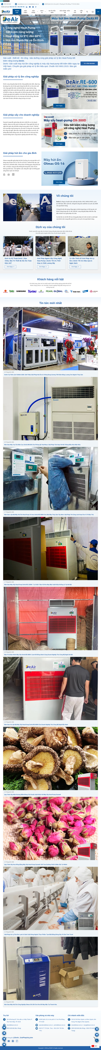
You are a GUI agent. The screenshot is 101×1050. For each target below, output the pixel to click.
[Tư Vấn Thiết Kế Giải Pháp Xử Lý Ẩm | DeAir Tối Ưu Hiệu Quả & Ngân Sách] (83, 246)
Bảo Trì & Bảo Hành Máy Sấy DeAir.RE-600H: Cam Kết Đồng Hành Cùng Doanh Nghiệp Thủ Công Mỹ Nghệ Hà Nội (38, 654)
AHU (83, 201)
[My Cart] (92, 11)
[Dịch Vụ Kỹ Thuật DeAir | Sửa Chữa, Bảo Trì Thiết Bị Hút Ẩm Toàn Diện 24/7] (18, 246)
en (98, 11)
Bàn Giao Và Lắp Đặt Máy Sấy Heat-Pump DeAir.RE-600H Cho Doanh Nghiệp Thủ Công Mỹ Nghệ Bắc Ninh (36, 724)
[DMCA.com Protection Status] (5, 1)
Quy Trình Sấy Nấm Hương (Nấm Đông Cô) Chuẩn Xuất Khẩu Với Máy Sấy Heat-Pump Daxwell (32, 794)
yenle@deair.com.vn (59, 1025)
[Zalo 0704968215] (96, 1034)
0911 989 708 (21, 6)
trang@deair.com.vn (89, 1025)
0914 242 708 (13, 6)
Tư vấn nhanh (89, 63)
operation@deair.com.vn (46, 1025)
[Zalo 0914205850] (4, 1033)
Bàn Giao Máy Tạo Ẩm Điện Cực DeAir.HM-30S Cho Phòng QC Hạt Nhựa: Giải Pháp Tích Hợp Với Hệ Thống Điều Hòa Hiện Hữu (42, 444)
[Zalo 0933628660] (96, 1029)
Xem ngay (59, 105)
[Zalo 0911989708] (4, 1027)
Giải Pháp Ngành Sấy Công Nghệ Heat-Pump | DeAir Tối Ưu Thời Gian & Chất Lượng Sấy (49, 261)
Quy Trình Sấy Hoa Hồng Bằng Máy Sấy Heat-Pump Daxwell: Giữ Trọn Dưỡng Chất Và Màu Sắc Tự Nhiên (35, 864)
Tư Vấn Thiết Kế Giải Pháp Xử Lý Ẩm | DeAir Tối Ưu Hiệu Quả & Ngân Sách (81, 261)
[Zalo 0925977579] (4, 1044)
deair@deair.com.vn (12, 1025)
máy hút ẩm (78, 201)
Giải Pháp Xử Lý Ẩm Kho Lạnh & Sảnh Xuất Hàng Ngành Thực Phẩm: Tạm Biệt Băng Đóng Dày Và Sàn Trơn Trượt (38, 934)
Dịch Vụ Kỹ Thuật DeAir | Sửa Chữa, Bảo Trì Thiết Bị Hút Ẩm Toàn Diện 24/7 (18, 261)
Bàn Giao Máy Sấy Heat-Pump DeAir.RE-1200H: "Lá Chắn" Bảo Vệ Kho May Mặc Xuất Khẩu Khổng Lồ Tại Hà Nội (38, 584)
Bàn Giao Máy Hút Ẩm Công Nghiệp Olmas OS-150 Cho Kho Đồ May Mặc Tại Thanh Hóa (30, 1004)
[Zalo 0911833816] (4, 1038)
